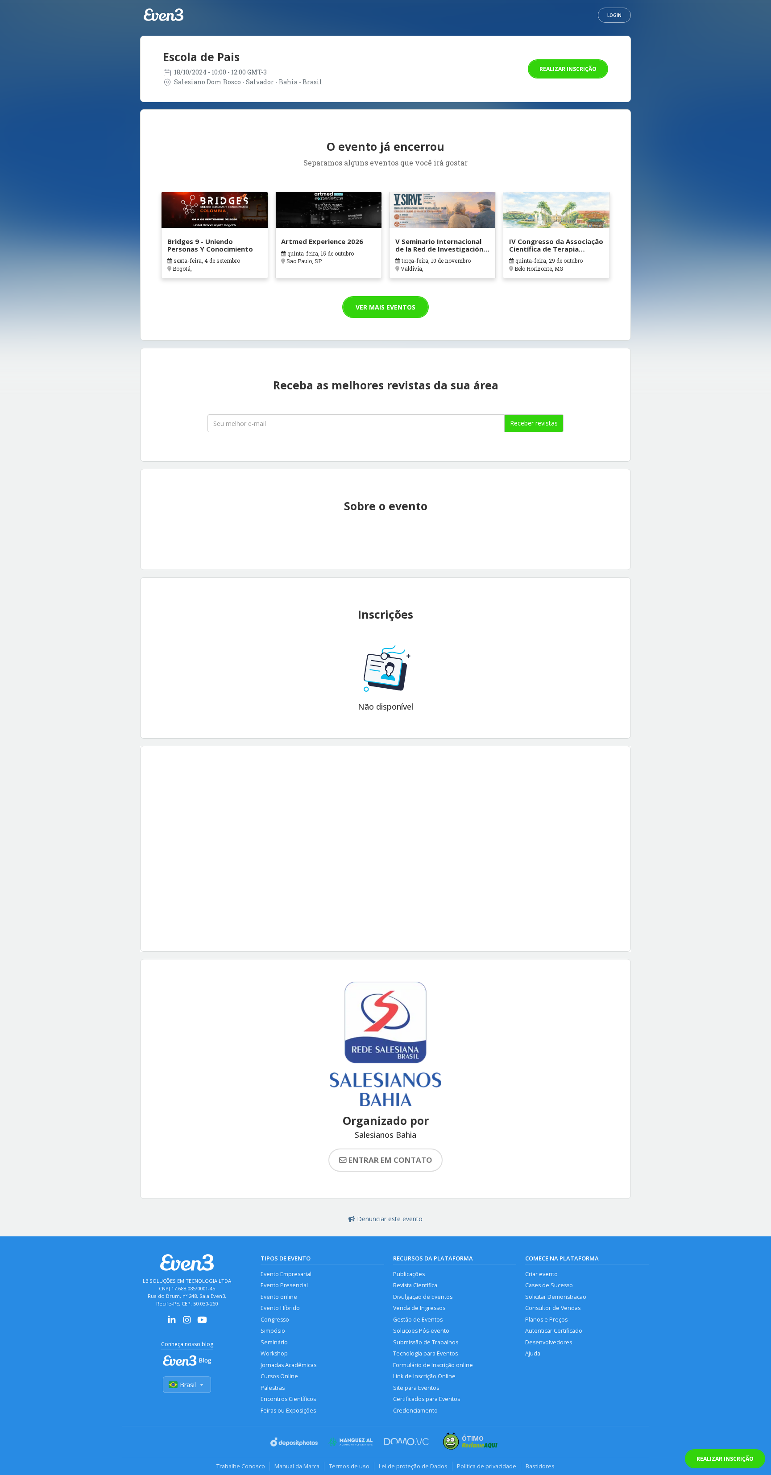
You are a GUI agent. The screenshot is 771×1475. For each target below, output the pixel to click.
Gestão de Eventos (418, 1319)
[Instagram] (187, 1322)
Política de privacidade (486, 1466)
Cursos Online (279, 1376)
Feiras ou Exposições (288, 1410)
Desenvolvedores (548, 1342)
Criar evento (541, 1274)
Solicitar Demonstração (555, 1297)
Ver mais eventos (385, 307)
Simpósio (273, 1331)
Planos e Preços (546, 1319)
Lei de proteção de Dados (413, 1466)
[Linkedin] (171, 1322)
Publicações (409, 1274)
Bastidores (540, 1466)
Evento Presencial (284, 1285)
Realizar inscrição (568, 69)
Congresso (275, 1319)
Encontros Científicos (288, 1399)
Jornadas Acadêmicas (288, 1365)
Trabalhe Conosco (240, 1466)
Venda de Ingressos (419, 1308)
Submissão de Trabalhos (425, 1342)
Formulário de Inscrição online (433, 1365)
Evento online (279, 1297)
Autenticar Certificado (553, 1331)
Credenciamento (415, 1410)
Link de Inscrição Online (424, 1376)
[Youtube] (202, 1322)
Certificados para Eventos (426, 1399)
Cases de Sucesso (549, 1285)
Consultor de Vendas (552, 1308)
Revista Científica (415, 1285)
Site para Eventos (416, 1388)
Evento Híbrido (280, 1308)
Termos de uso (349, 1466)
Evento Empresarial (286, 1274)
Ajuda (532, 1353)
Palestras (273, 1388)
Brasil (188, 1384)
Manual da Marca (296, 1466)
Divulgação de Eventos (422, 1297)
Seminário (274, 1342)
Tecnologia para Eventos (425, 1353)
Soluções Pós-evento (421, 1331)
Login (614, 15)
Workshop (274, 1353)
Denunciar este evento (390, 1219)
